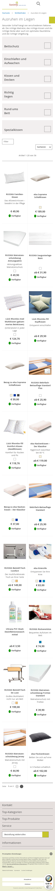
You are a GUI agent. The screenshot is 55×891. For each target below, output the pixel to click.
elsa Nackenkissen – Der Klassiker (40, 445)
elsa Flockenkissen (40, 753)
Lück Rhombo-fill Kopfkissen (40, 320)
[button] (14, 219)
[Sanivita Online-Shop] (15, 5)
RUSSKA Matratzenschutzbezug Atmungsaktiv (14, 258)
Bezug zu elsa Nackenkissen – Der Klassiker (15, 508)
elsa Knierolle (40, 568)
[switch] (48, 886)
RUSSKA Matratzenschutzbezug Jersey (14, 755)
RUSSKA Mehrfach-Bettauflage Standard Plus (40, 385)
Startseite (6, 13)
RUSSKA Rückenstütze (40, 629)
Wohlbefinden (20, 13)
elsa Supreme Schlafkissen (40, 195)
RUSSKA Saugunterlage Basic (40, 256)
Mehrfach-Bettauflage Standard (40, 508)
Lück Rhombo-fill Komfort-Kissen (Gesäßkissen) (14, 446)
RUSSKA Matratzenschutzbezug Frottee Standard (40, 693)
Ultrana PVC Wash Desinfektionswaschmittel (15, 632)
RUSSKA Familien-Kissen (14, 195)
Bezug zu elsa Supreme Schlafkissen (15, 383)
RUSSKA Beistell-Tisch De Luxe (14, 691)
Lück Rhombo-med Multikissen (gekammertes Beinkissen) (15, 322)
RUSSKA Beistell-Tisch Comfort (14, 569)
